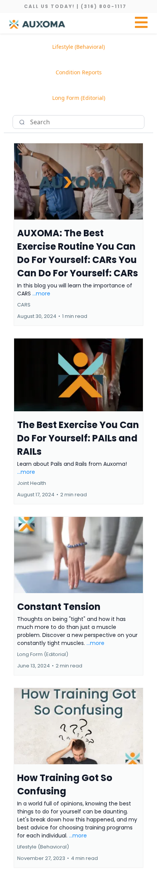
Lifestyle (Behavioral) (78, 46)
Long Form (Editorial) (78, 97)
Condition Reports (79, 72)
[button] (141, 24)
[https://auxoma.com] (37, 24)
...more (41, 293)
